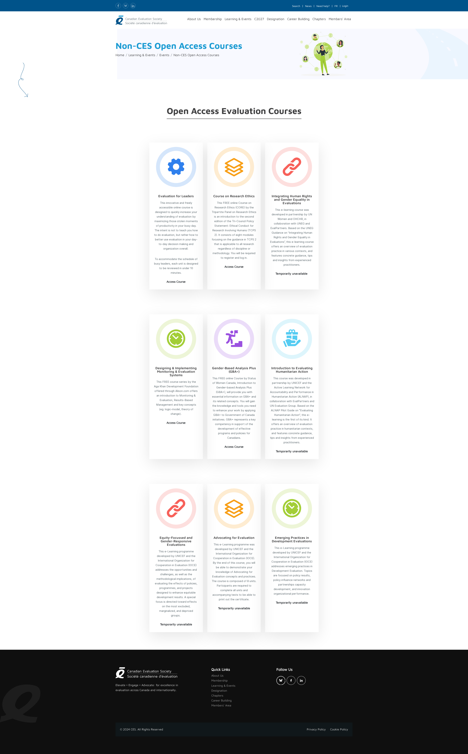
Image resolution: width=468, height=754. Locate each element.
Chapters (217, 695)
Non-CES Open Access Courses (196, 55)
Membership (219, 680)
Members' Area (221, 705)
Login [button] (345, 5)
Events (164, 55)
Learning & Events (142, 55)
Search (296, 6)
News (308, 6)
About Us (217, 675)
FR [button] (336, 6)
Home (120, 55)
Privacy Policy (316, 729)
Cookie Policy (339, 729)
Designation (219, 690)
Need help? (323, 6)
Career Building (221, 700)
